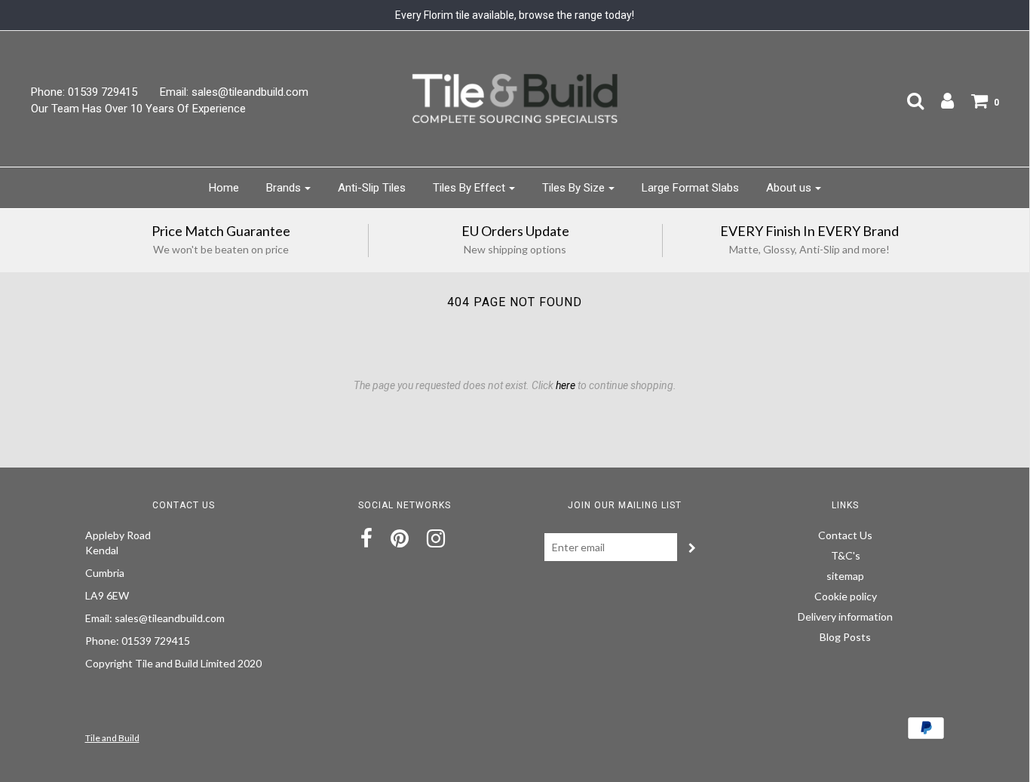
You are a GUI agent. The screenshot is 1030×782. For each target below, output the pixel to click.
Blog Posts (845, 636)
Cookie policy (845, 596)
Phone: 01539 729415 (84, 92)
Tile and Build (112, 738)
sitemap (845, 575)
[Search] (908, 100)
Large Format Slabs (690, 188)
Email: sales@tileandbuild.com (234, 92)
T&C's (845, 555)
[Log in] (940, 100)
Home (224, 188)
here (565, 385)
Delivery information (845, 616)
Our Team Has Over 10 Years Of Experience (138, 108)
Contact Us (845, 535)
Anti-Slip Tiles (372, 188)
